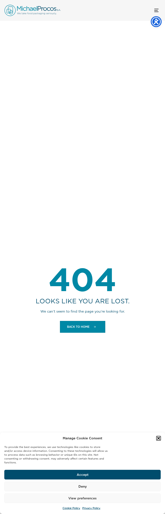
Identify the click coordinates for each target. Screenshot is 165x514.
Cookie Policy (71, 508)
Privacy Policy (91, 508)
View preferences (82, 498)
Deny (82, 486)
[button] (158, 438)
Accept (83, 474)
